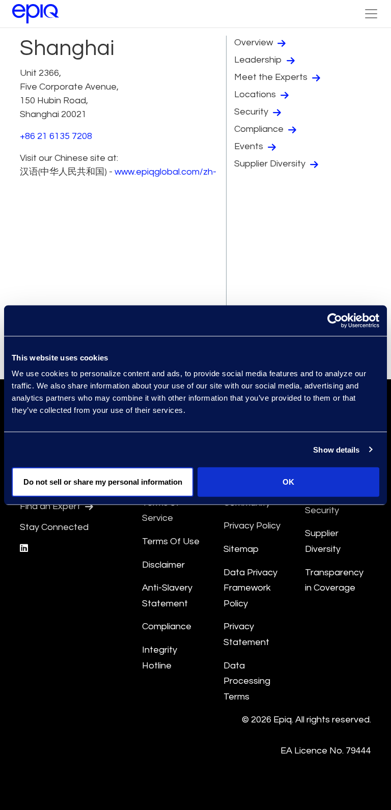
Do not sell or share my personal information (102, 482)
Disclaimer (163, 565)
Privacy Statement (246, 634)
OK (288, 482)
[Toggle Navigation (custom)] (371, 13)
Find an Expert (51, 506)
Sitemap (241, 549)
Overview (254, 42)
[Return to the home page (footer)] (35, 13)
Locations (256, 94)
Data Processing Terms (247, 681)
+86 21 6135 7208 (56, 136)
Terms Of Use (171, 541)
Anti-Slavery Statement (167, 595)
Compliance (260, 129)
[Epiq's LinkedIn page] (24, 548)
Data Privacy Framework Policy (250, 588)
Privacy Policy (252, 525)
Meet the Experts (272, 77)
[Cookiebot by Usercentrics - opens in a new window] (334, 320)
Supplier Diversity (271, 164)
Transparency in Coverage (334, 580)
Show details (336, 449)
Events (249, 146)
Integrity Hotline (159, 658)
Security (252, 112)
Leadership (259, 60)
